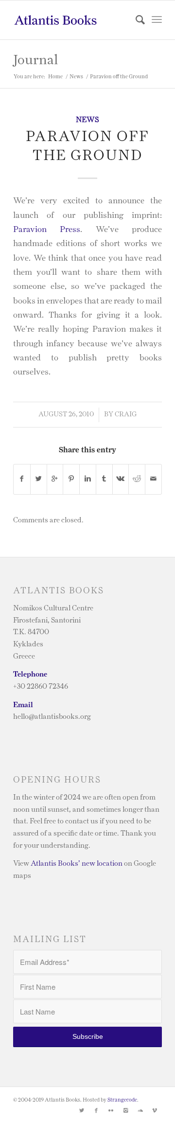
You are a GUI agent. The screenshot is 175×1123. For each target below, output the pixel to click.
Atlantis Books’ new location (76, 863)
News (76, 76)
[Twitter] (81, 1111)
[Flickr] (111, 1111)
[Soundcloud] (140, 1111)
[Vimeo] (154, 1111)
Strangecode (122, 1100)
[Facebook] (96, 1111)
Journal (35, 60)
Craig (126, 414)
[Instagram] (125, 1111)
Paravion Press (46, 229)
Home (55, 76)
